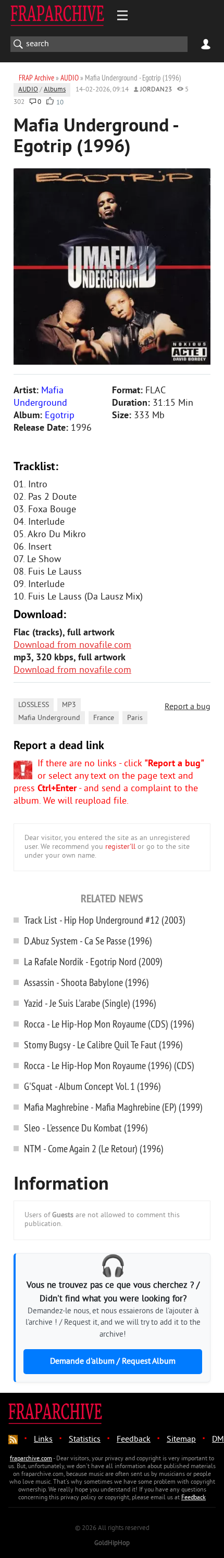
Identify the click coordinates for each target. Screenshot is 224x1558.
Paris (135, 718)
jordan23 (156, 90)
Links (43, 1439)
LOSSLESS (33, 705)
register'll (120, 847)
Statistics (85, 1439)
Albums (55, 90)
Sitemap (181, 1439)
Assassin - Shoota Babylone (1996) (86, 982)
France (103, 718)
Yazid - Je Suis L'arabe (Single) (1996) (90, 1002)
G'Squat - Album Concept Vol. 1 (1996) (92, 1086)
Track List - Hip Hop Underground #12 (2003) (104, 919)
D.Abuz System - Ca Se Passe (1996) (88, 940)
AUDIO (28, 90)
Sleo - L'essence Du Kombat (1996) (86, 1127)
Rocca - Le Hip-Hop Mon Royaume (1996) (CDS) (109, 1065)
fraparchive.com (31, 1459)
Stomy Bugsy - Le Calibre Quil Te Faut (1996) (103, 1044)
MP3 (69, 705)
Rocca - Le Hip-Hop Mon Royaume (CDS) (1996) (109, 1023)
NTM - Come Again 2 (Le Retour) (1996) (94, 1148)
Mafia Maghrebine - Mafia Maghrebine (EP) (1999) (113, 1106)
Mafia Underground (49, 718)
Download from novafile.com (72, 645)
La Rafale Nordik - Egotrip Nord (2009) (93, 961)
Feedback (134, 1439)
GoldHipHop (112, 1543)
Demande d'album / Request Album (113, 1361)
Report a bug (187, 707)
